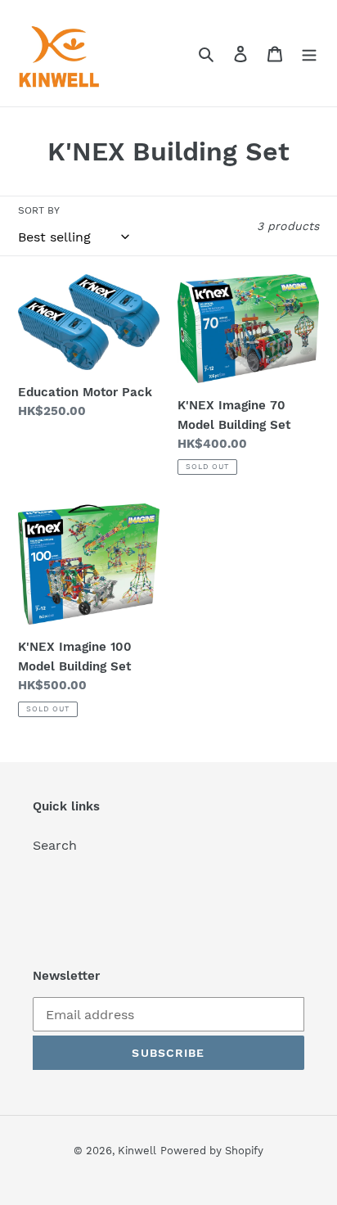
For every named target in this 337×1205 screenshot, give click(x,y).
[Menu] (309, 53)
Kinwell (137, 1150)
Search (55, 845)
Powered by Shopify (211, 1150)
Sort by (39, 210)
